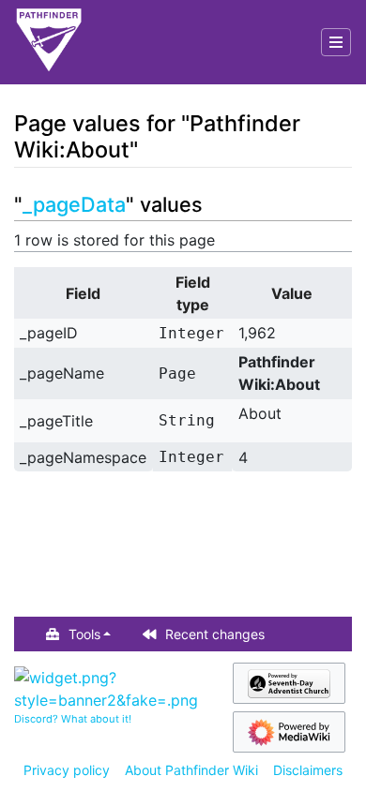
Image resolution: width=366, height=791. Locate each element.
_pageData (74, 204)
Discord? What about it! (72, 718)
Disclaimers (308, 770)
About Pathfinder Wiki (191, 770)
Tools (84, 634)
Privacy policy (66, 770)
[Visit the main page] (49, 42)
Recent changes (215, 634)
